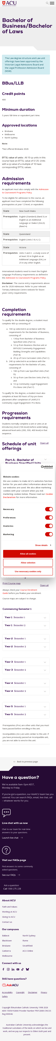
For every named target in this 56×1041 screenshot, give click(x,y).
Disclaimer (32, 992)
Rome (25, 940)
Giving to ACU (8, 916)
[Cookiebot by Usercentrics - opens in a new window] (41, 467)
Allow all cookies (28, 554)
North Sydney (29, 935)
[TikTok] (22, 969)
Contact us (7, 922)
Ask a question (11, 885)
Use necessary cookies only (28, 571)
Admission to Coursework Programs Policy (26, 277)
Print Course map (12, 583)
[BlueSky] (27, 969)
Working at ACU (9, 911)
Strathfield (27, 945)
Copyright (20, 992)
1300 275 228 (14, 888)
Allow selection (28, 563)
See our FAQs (9, 874)
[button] (26, 461)
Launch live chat (10, 837)
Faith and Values (9, 906)
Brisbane (6, 945)
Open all (44, 443)
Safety (5, 996)
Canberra (6, 950)
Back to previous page (27, 761)
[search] (47, 3)
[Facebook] (3, 969)
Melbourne (7, 955)
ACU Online (28, 950)
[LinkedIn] (13, 969)
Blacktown (7, 940)
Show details (41, 545)
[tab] (26, 461)
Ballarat (5, 935)
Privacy (44, 992)
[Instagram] (8, 969)
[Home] (13, 6)
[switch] (49, 517)
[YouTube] (18, 969)
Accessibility (7, 992)
